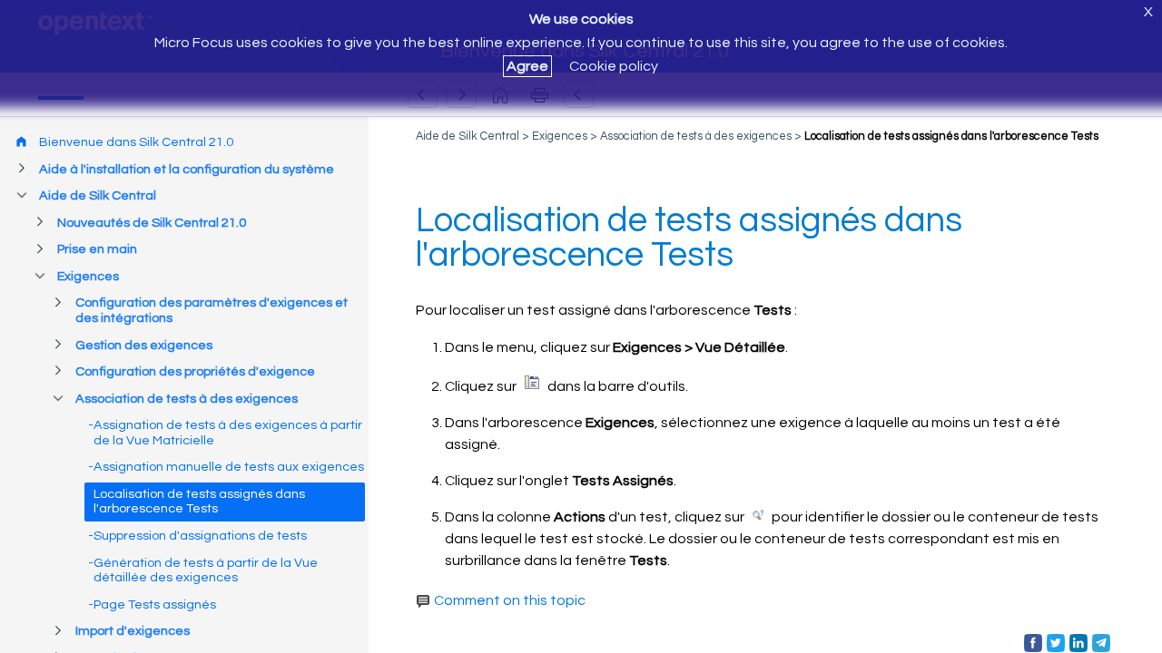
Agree (527, 66)
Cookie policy (613, 66)
